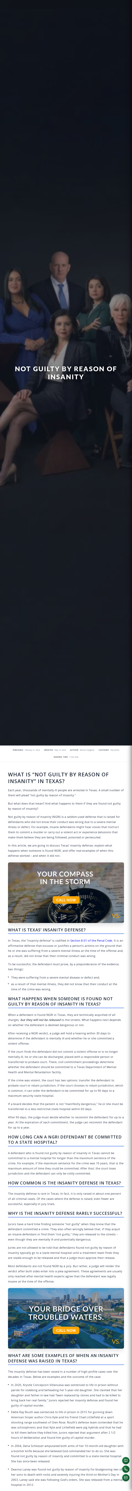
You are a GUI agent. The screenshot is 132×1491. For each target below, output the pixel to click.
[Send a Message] (125, 1477)
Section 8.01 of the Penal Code (91, 940)
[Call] (125, 1469)
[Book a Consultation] (125, 1460)
